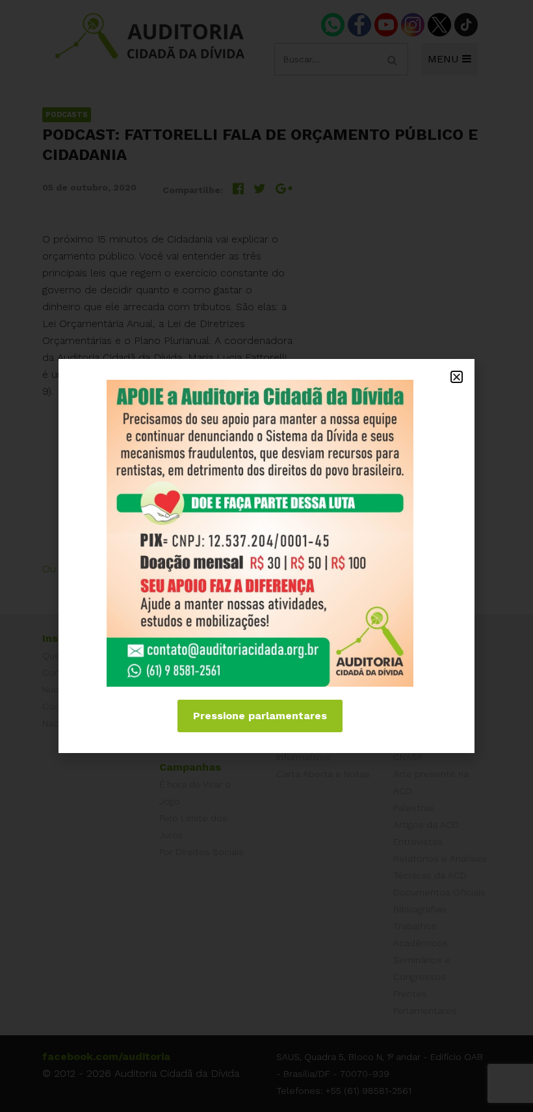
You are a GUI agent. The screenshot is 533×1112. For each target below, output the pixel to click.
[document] (266, 556)
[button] (457, 377)
